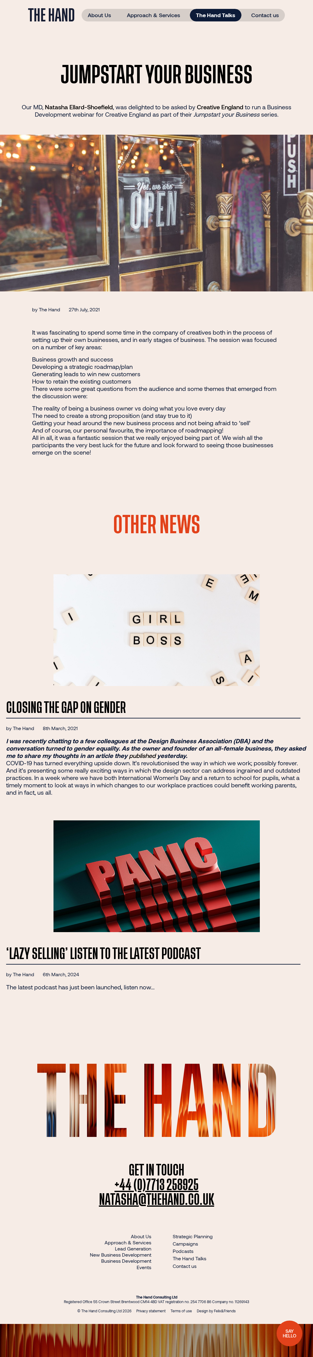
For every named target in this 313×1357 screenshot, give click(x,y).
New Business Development (120, 1255)
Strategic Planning (193, 1236)
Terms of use (181, 1311)
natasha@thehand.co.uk (156, 1200)
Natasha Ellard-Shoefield (79, 107)
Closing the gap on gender (66, 708)
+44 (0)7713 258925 (157, 1185)
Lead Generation (133, 1248)
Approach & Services (153, 15)
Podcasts (183, 1251)
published (142, 755)
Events (144, 1267)
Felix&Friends (225, 1311)
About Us (99, 15)
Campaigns (185, 1243)
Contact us (265, 15)
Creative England (220, 107)
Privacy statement (151, 1311)
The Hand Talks (215, 15)
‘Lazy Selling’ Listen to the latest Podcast (103, 954)
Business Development (126, 1261)
